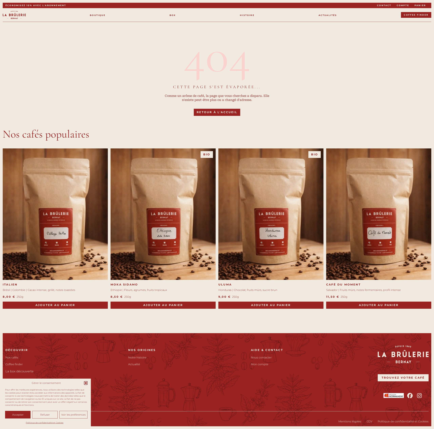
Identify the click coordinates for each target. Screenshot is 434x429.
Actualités (328, 15)
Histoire (247, 15)
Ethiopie (116, 290)
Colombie (18, 290)
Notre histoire (137, 357)
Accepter (18, 414)
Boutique (97, 15)
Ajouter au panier (55, 305)
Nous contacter (261, 357)
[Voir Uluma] (270, 214)
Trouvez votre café (403, 377)
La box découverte (19, 371)
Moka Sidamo (124, 284)
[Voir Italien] (55, 214)
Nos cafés (11, 357)
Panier (420, 5)
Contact (384, 5)
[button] (85, 383)
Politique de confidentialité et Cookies (44, 422)
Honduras (225, 290)
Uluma (225, 284)
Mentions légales (349, 421)
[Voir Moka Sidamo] (163, 214)
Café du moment (343, 284)
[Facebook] (410, 395)
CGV (369, 421)
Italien (10, 284)
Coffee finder (416, 15)
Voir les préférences (73, 414)
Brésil (6, 290)
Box (173, 15)
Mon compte (259, 364)
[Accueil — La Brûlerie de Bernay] (14, 15)
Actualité (134, 364)
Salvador (332, 290)
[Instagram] (419, 395)
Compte (403, 5)
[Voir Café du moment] (378, 214)
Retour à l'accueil (217, 112)
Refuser (45, 414)
